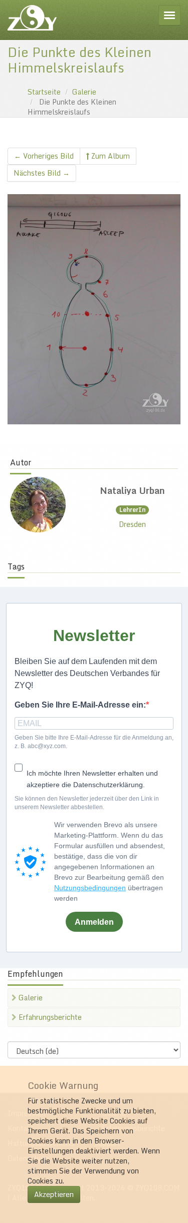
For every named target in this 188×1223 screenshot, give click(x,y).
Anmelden (94, 922)
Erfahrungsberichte (49, 1017)
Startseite (44, 92)
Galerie (84, 92)
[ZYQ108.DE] (32, 17)
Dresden (132, 524)
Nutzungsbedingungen (90, 888)
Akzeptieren (54, 1194)
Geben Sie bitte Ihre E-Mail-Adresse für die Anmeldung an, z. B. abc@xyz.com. (94, 742)
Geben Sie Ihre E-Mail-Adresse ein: (80, 705)
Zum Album (109, 156)
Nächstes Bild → (42, 173)
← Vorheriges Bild (44, 156)
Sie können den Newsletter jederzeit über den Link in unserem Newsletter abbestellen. (87, 803)
